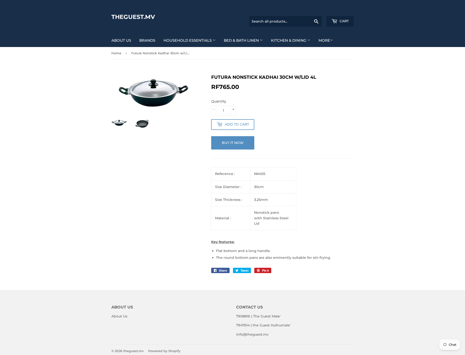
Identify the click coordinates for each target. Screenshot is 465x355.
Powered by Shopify (164, 351)
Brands (147, 40)
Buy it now (233, 143)
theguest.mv (133, 16)
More (324, 40)
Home (116, 53)
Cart (344, 21)
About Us (121, 40)
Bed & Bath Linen (242, 40)
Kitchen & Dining (289, 40)
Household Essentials (188, 40)
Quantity (218, 101)
